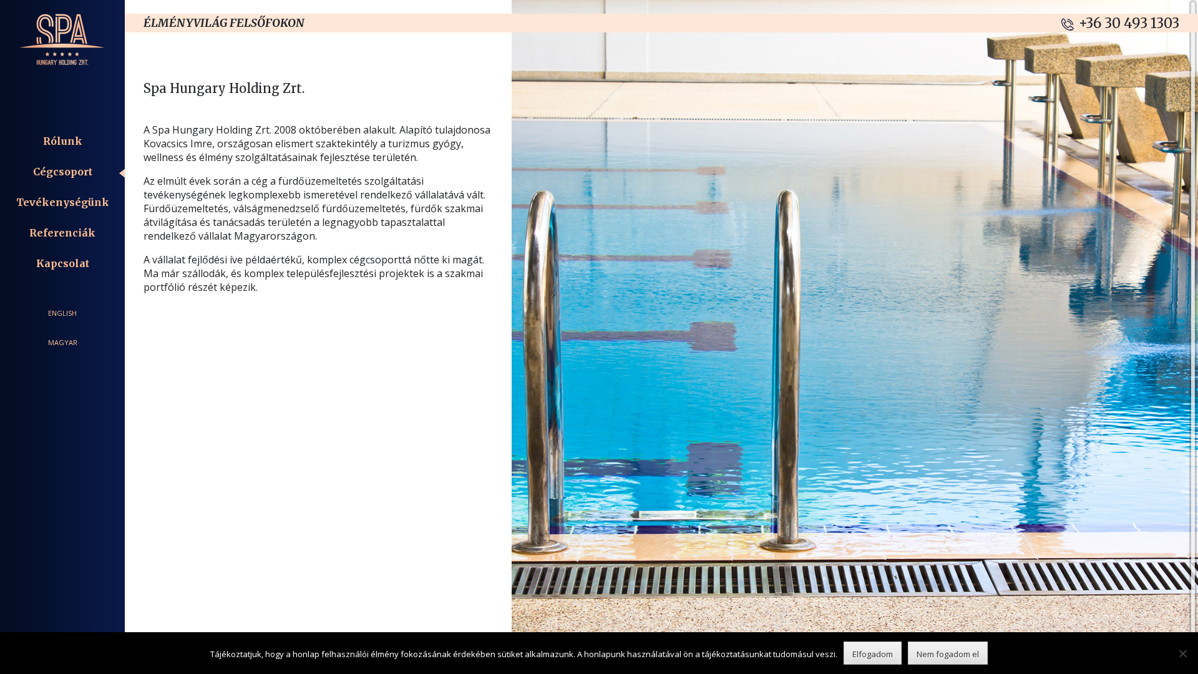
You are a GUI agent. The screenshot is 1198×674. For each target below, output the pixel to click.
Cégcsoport (62, 171)
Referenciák (62, 233)
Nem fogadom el (948, 654)
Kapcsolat (62, 263)
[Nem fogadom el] (1182, 653)
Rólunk (62, 141)
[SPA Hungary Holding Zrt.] (62, 36)
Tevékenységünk (62, 202)
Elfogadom (872, 654)
